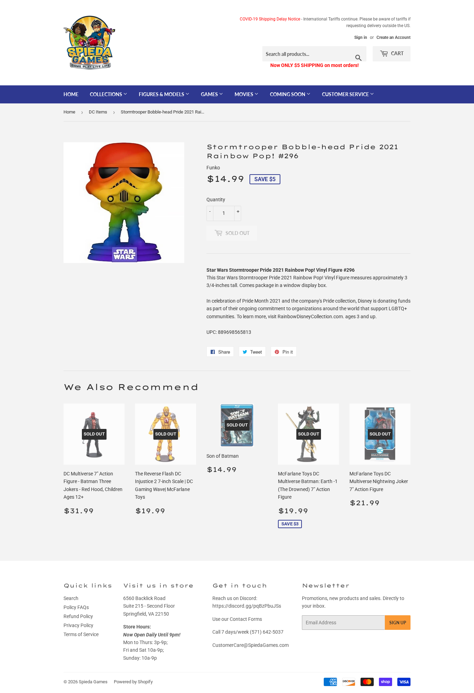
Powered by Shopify (133, 681)
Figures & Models (162, 94)
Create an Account (393, 37)
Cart (397, 53)
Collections (106, 94)
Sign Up (397, 622)
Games (210, 94)
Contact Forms (246, 619)
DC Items (98, 112)
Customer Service (346, 94)
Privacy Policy (78, 625)
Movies (244, 94)
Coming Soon (288, 94)
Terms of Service (81, 634)
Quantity (215, 199)
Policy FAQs (76, 607)
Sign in (360, 37)
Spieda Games (93, 681)
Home (71, 94)
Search (71, 598)
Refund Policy (78, 616)
